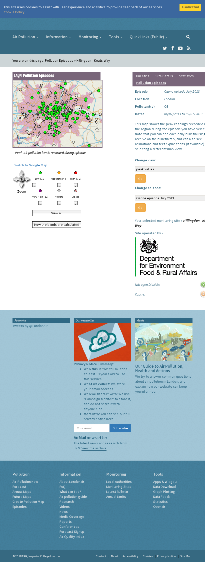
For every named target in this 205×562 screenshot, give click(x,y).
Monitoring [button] (88, 36)
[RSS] (188, 48)
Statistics (186, 76)
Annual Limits (116, 496)
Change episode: (148, 188)
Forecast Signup (72, 531)
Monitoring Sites (118, 486)
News (64, 511)
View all (56, 213)
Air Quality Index (72, 536)
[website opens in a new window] (166, 256)
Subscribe (120, 428)
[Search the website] (188, 36)
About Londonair (72, 481)
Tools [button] (114, 36)
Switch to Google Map (30, 165)
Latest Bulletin (117, 491)
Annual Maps (22, 491)
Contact (101, 556)
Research (67, 501)
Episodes (19, 506)
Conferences (70, 526)
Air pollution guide (73, 496)
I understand (190, 7)
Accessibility (130, 556)
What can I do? (70, 491)
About (114, 556)
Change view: (145, 160)
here (110, 419)
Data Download (164, 486)
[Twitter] (165, 48)
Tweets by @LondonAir (30, 325)
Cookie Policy (14, 12)
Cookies (148, 556)
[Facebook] (172, 48)
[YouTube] (180, 48)
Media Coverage (72, 516)
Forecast (19, 486)
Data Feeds (161, 496)
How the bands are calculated (57, 224)
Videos (65, 506)
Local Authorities (119, 481)
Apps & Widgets (165, 481)
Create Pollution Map (28, 501)
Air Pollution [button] (24, 36)
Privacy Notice (166, 556)
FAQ (63, 486)
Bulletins (142, 76)
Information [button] (57, 36)
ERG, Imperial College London (41, 556)
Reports (66, 521)
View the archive (94, 448)
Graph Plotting (164, 491)
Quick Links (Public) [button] (147, 36)
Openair (159, 506)
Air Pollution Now (25, 481)
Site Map (185, 556)
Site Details (164, 76)
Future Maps (22, 496)
